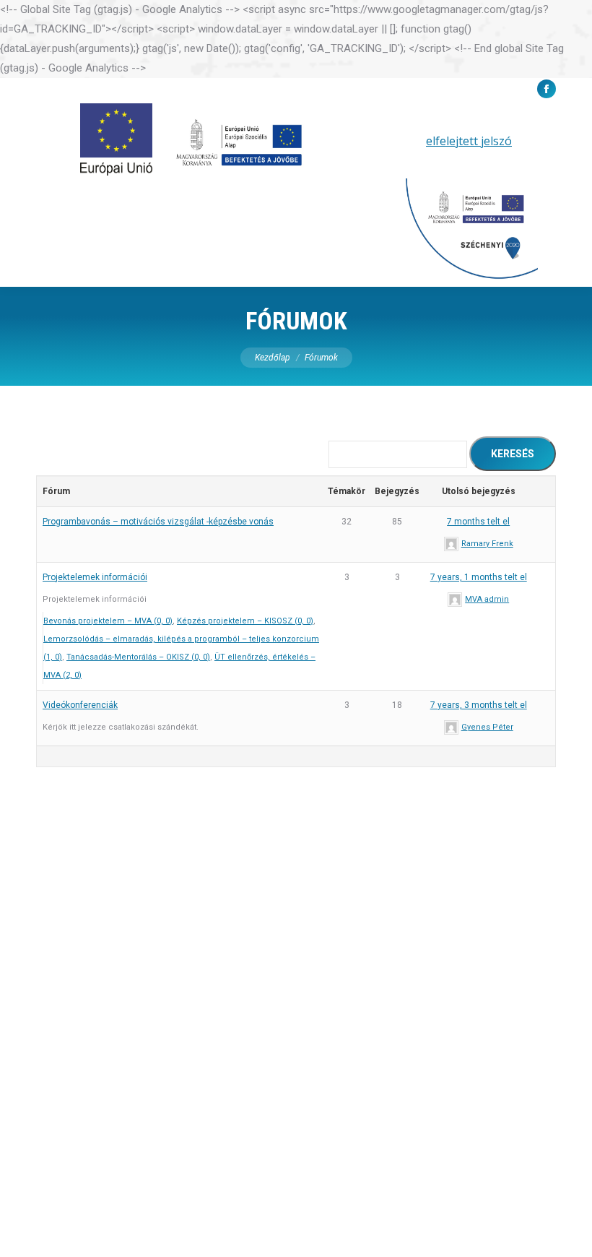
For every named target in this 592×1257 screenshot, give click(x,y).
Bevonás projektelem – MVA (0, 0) (108, 621)
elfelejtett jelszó (469, 141)
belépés (390, 141)
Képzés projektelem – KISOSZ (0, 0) (245, 621)
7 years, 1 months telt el (478, 577)
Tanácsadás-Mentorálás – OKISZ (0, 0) (138, 657)
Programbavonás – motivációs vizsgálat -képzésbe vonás (158, 522)
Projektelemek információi (95, 577)
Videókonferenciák (80, 705)
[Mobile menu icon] (561, 195)
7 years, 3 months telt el (478, 705)
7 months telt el (478, 522)
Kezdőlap (272, 358)
